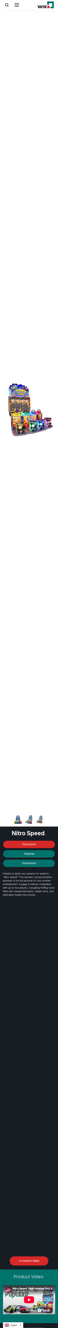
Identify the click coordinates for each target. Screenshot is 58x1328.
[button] (6, 5)
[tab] (29, 844)
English (14, 1325)
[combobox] (13, 1325)
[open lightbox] (18, 819)
